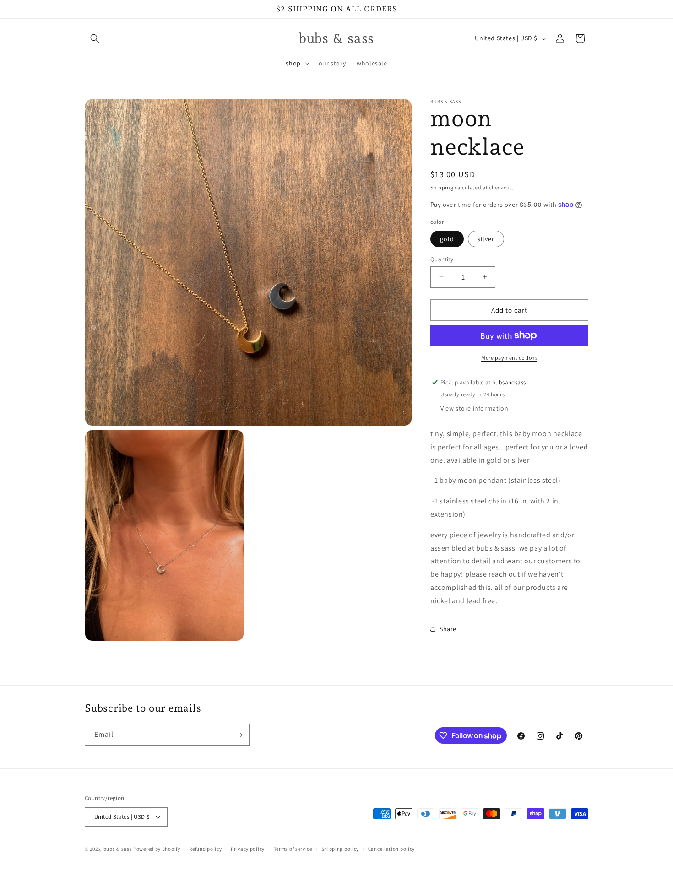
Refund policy (205, 849)
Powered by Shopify (156, 849)
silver (486, 238)
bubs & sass (117, 849)
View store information (474, 408)
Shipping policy (340, 849)
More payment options (509, 357)
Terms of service (293, 849)
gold (447, 238)
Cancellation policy (391, 849)
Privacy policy (248, 849)
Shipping (442, 187)
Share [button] (448, 628)
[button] (95, 38)
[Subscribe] (239, 735)
